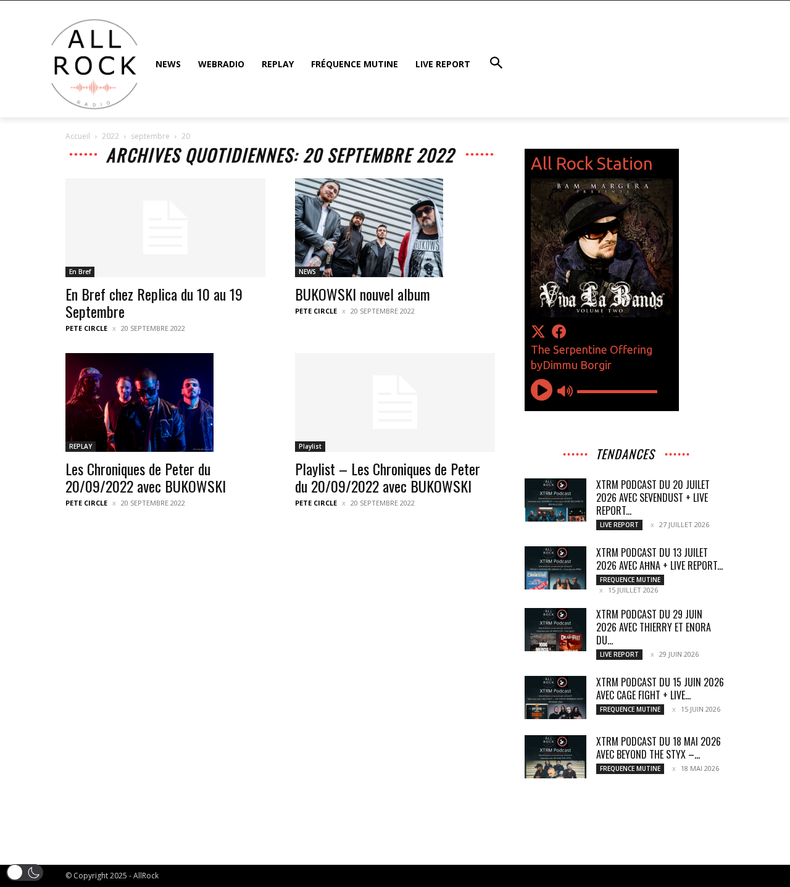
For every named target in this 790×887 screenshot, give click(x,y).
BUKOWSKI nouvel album (362, 294)
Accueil (77, 136)
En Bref (80, 271)
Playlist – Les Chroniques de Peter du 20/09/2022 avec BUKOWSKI (387, 477)
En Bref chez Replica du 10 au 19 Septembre (154, 302)
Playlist (310, 446)
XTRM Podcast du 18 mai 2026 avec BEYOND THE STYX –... (658, 748)
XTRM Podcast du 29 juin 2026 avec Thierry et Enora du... (653, 627)
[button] (24, 872)
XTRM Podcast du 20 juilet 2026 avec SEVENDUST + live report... (653, 497)
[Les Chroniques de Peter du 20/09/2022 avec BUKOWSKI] (165, 402)
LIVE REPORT (619, 524)
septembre (150, 136)
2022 (110, 136)
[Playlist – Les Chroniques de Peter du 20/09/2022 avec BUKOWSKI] (395, 402)
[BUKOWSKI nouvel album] (395, 227)
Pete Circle (86, 328)
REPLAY (80, 446)
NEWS (307, 271)
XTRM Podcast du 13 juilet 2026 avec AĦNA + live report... (659, 559)
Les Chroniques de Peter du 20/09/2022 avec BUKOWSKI (145, 477)
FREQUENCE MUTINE (630, 579)
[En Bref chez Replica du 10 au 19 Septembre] (165, 227)
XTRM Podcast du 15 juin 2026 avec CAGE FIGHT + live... (660, 688)
